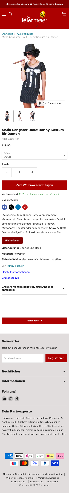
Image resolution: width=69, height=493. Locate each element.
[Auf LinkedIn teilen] (18, 207)
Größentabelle (10, 277)
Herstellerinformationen (16, 272)
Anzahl (5, 164)
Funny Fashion (15, 266)
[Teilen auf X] (11, 207)
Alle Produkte (25, 33)
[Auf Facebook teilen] (4, 207)
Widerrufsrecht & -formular (20, 477)
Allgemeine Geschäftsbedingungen (21, 474)
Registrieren (56, 358)
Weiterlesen (12, 240)
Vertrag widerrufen (52, 474)
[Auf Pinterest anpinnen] (25, 207)
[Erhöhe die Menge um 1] (32, 172)
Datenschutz (36, 481)
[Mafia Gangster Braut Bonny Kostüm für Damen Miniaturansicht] (7, 116)
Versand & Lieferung (48, 477)
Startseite (7, 33)
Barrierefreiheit (18, 481)
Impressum (52, 481)
